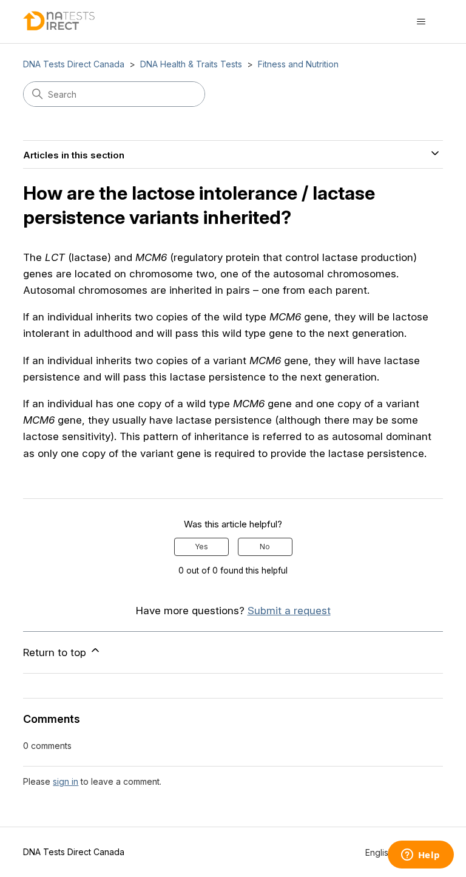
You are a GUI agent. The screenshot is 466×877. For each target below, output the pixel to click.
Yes (201, 546)
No (265, 546)
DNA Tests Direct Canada (73, 64)
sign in (65, 781)
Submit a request (289, 610)
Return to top (56, 652)
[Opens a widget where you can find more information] (420, 856)
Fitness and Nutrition (298, 64)
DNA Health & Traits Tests (191, 64)
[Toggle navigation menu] (421, 22)
